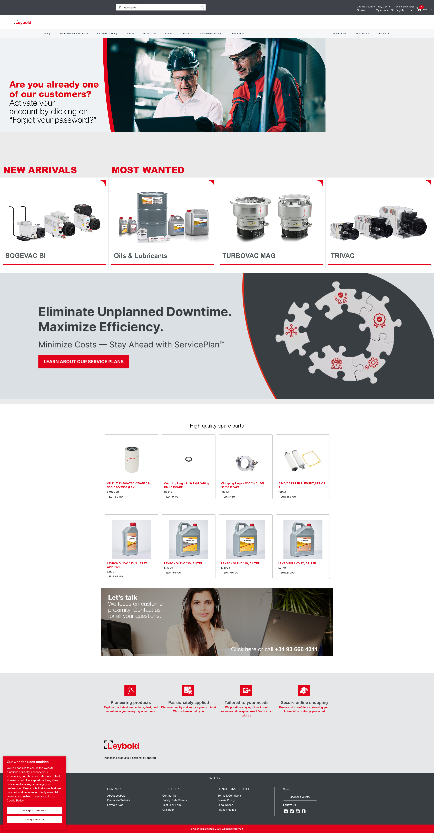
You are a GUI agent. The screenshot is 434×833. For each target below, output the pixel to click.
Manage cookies (34, 819)
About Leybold (116, 795)
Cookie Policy (226, 800)
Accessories (149, 33)
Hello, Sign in (383, 6)
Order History (362, 33)
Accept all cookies (34, 810)
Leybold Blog (115, 805)
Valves (130, 33)
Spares (168, 33)
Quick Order (339, 33)
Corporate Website (118, 800)
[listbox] (405, 10)
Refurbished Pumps (210, 33)
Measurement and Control (74, 33)
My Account (382, 10)
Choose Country (365, 6)
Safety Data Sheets (174, 800)
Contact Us (384, 33)
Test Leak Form (172, 805)
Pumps (48, 33)
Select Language (405, 6)
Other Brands (237, 33)
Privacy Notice (227, 809)
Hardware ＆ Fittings (108, 33)
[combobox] (157, 7)
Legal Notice (225, 805)
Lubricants (186, 33)
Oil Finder (168, 809)
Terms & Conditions (230, 795)
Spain (361, 10)
